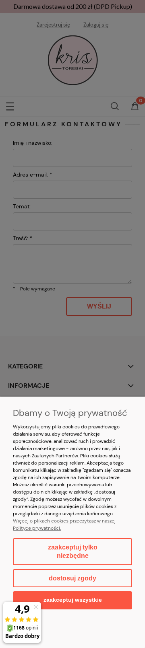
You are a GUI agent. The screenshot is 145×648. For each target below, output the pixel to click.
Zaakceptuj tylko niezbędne (72, 552)
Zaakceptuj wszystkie (73, 600)
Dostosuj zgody (72, 578)
